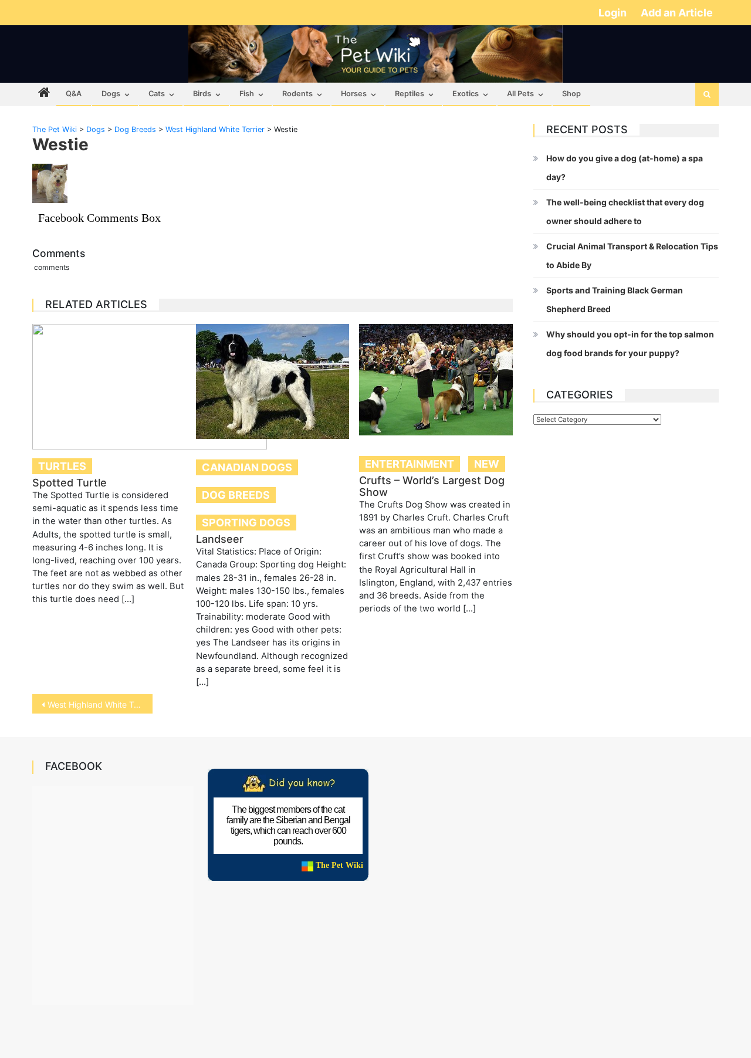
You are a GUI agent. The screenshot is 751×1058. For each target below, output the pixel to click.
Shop (571, 93)
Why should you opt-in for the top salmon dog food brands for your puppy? (630, 343)
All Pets (520, 93)
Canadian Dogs (247, 467)
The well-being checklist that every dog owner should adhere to (625, 211)
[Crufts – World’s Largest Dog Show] (436, 379)
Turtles (62, 466)
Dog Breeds (236, 495)
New (486, 464)
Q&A (74, 93)
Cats (156, 93)
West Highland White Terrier (100, 704)
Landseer (219, 539)
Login (613, 12)
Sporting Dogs (246, 522)
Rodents (297, 93)
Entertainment (409, 464)
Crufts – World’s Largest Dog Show (432, 486)
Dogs (111, 93)
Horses (354, 93)
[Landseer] (273, 381)
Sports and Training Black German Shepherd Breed (614, 299)
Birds (202, 93)
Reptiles (409, 93)
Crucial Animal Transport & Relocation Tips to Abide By (632, 255)
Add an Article (677, 12)
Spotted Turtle (69, 482)
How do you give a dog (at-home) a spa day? (624, 167)
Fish (246, 93)
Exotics (465, 93)
